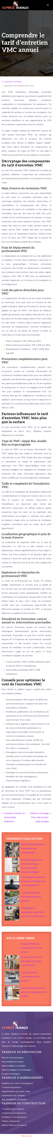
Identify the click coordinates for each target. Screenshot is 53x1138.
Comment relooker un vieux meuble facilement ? (14, 817)
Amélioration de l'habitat (13, 82)
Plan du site (26, 1136)
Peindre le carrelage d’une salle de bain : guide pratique (39, 817)
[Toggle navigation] (48, 5)
